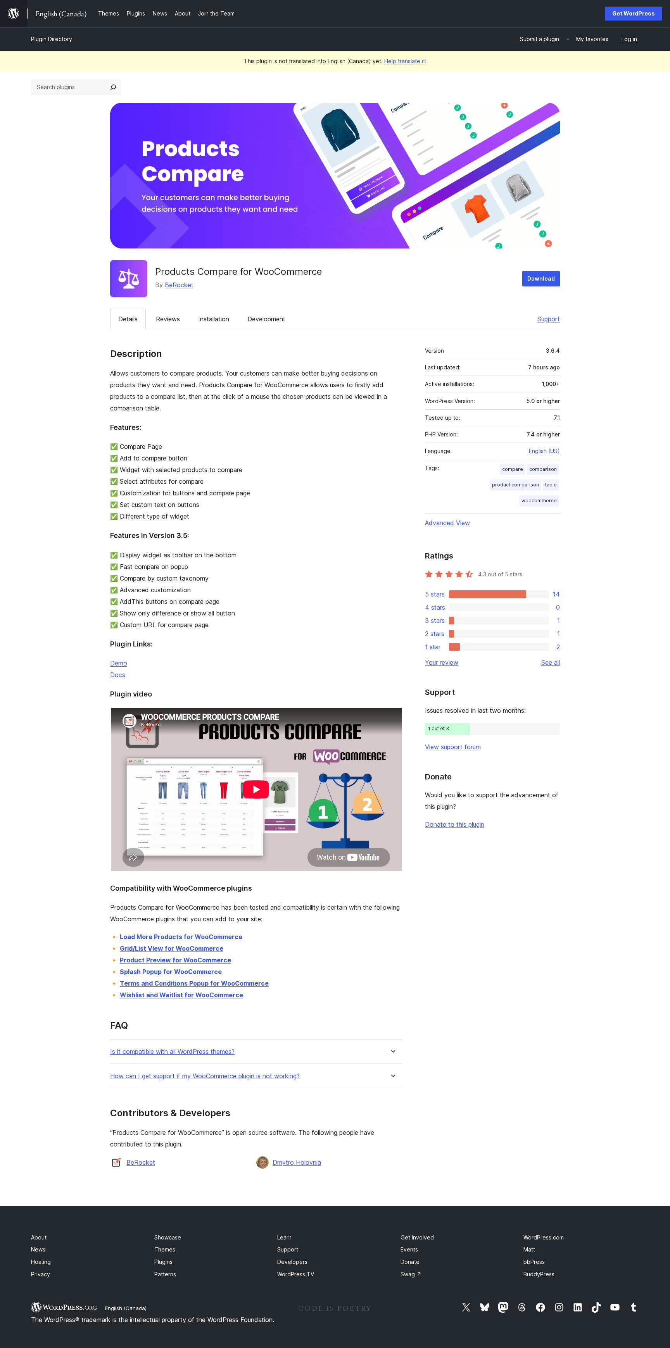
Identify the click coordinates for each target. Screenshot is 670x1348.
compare (512, 469)
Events (409, 1249)
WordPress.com (543, 1237)
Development (266, 319)
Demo (118, 663)
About (39, 1237)
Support (548, 319)
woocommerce (539, 500)
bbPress (534, 1261)
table (551, 485)
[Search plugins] (113, 87)
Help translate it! (405, 61)
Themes (164, 1249)
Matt (529, 1249)
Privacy (40, 1274)
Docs (117, 675)
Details (128, 319)
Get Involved (417, 1237)
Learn (284, 1237)
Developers (292, 1261)
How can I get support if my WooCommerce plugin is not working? (205, 1076)
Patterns (165, 1274)
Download (541, 278)
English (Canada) (126, 1308)
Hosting (41, 1261)
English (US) (544, 451)
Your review (441, 662)
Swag (411, 1274)
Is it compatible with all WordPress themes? (172, 1051)
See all (550, 662)
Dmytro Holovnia (297, 1162)
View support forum (453, 747)
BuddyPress (538, 1274)
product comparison (515, 485)
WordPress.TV (295, 1274)
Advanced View (447, 523)
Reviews (168, 319)
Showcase (167, 1237)
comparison (543, 469)
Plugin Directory (51, 39)
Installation (213, 319)
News (38, 1249)
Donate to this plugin (454, 824)
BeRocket (179, 285)
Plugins (163, 1261)
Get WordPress (633, 13)
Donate (410, 1261)
